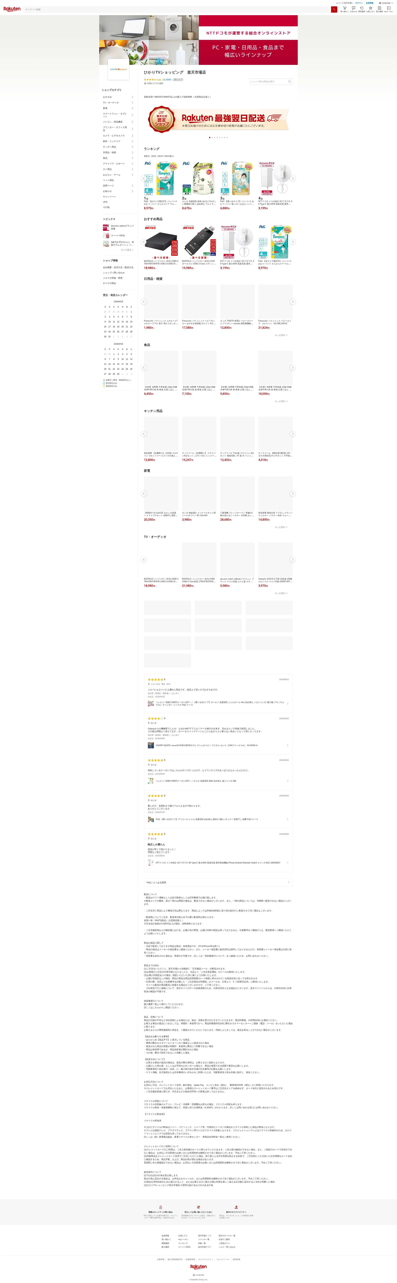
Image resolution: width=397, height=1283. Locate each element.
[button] (386, 11)
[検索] (334, 17)
